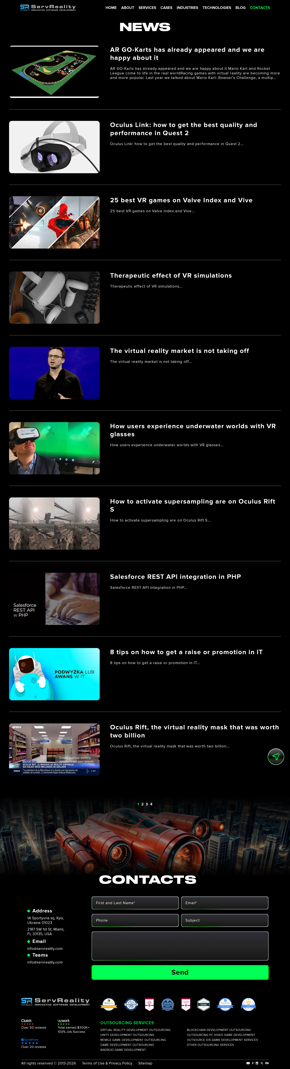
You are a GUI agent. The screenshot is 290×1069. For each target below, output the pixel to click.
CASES (166, 7)
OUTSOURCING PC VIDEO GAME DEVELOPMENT (221, 1035)
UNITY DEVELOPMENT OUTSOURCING (127, 1035)
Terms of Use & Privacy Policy (107, 1063)
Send (180, 972)
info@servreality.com (45, 948)
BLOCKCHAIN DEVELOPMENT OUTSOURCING (219, 1030)
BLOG (241, 7)
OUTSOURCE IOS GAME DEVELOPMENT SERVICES (222, 1040)
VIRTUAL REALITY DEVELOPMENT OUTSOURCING (135, 1030)
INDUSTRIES (187, 7)
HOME (111, 7)
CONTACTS (260, 7)
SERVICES (147, 7)
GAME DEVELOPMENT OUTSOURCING (127, 1045)
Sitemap (145, 1063)
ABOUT (127, 7)
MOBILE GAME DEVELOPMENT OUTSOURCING (133, 1040)
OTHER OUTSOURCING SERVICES (210, 1045)
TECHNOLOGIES (217, 7)
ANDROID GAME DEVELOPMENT (123, 1050)
